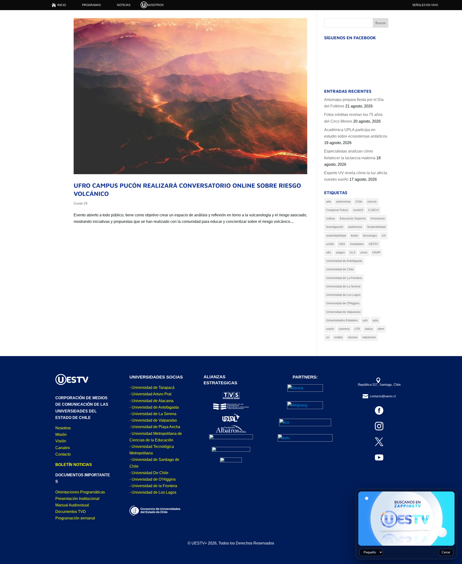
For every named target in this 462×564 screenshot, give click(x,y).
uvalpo (338, 337)
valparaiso (369, 337)
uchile (330, 244)
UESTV (373, 244)
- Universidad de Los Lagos (152, 492)
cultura (330, 218)
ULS (352, 252)
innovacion (378, 218)
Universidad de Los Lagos (343, 295)
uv (327, 337)
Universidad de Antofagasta (344, 261)
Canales (62, 448)
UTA (357, 329)
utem (381, 329)
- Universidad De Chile (148, 473)
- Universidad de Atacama (151, 401)
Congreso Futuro (337, 210)
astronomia (343, 201)
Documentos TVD (70, 512)
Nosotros (63, 428)
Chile (358, 201)
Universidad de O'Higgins (342, 303)
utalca (369, 329)
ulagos (340, 252)
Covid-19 (80, 203)
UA (384, 235)
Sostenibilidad (376, 227)
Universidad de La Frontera (344, 278)
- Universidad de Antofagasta (154, 407)
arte (328, 201)
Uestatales (357, 244)
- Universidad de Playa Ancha (154, 427)
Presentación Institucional (77, 499)
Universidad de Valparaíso (343, 312)
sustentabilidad (336, 235)
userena (344, 329)
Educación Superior (353, 218)
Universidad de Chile (340, 269)
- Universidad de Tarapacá (151, 387)
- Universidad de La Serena (152, 414)
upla (375, 320)
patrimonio (355, 227)
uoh (365, 320)
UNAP (376, 252)
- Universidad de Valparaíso (153, 420)
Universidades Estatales (342, 320)
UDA (342, 244)
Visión (60, 441)
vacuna (352, 337)
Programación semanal (75, 518)
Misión (61, 434)
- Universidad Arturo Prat (150, 394)
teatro (354, 235)
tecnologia (370, 235)
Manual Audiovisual (72, 505)
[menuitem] (59, 4)
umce (363, 252)
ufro (328, 252)
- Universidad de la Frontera (153, 486)
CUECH (373, 210)
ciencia (372, 201)
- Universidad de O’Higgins (152, 479)
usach (330, 329)
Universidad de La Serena (343, 286)
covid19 (358, 210)
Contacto (63, 454)
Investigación (334, 227)
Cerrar (446, 552)
